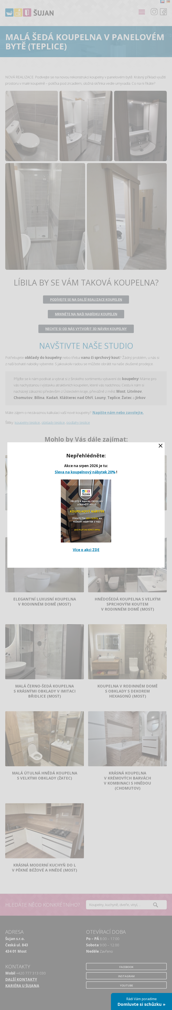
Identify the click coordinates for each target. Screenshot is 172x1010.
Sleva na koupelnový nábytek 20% (85, 472)
